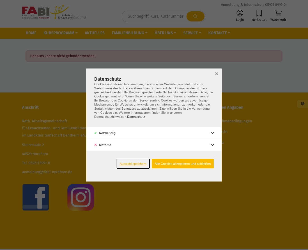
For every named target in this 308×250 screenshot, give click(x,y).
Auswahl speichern (133, 163)
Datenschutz (136, 116)
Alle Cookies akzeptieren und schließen (183, 163)
